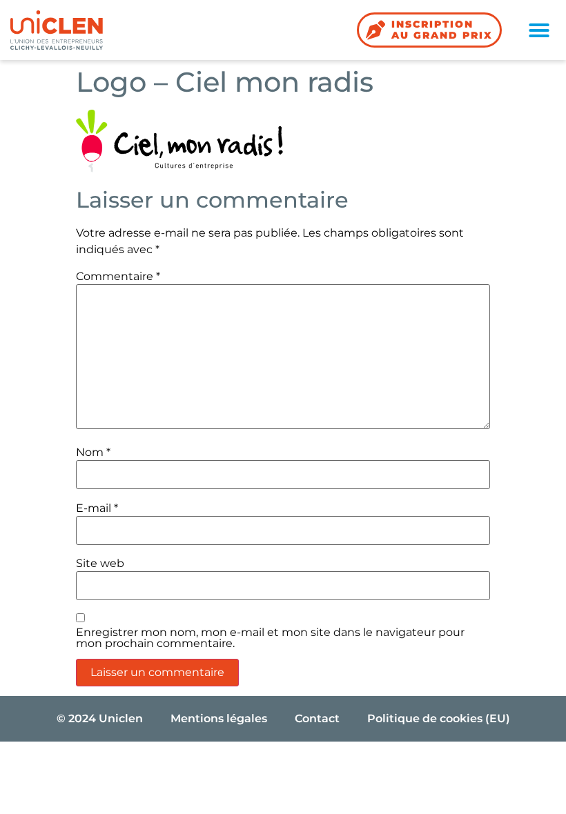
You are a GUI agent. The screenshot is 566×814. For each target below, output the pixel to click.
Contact (317, 718)
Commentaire (118, 276)
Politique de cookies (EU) (438, 718)
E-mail (97, 508)
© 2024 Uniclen (100, 718)
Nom (93, 452)
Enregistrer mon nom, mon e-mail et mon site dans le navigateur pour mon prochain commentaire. (270, 638)
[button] (539, 30)
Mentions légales (218, 718)
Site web (100, 563)
